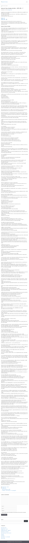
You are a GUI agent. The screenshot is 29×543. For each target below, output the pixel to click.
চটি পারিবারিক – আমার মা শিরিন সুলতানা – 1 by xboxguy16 (9, 490)
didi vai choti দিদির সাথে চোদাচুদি (6, 489)
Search (2, 519)
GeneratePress (20, 541)
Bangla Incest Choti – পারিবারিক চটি (5, 530)
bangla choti (4, 488)
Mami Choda (3, 538)
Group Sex (2, 535)
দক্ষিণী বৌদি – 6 (4, 19)
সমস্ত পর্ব (3, 18)
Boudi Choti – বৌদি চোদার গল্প (5, 531)
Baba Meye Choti (3, 527)
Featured (2, 534)
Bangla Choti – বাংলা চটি (4, 529)
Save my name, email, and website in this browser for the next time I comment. (14, 512)
